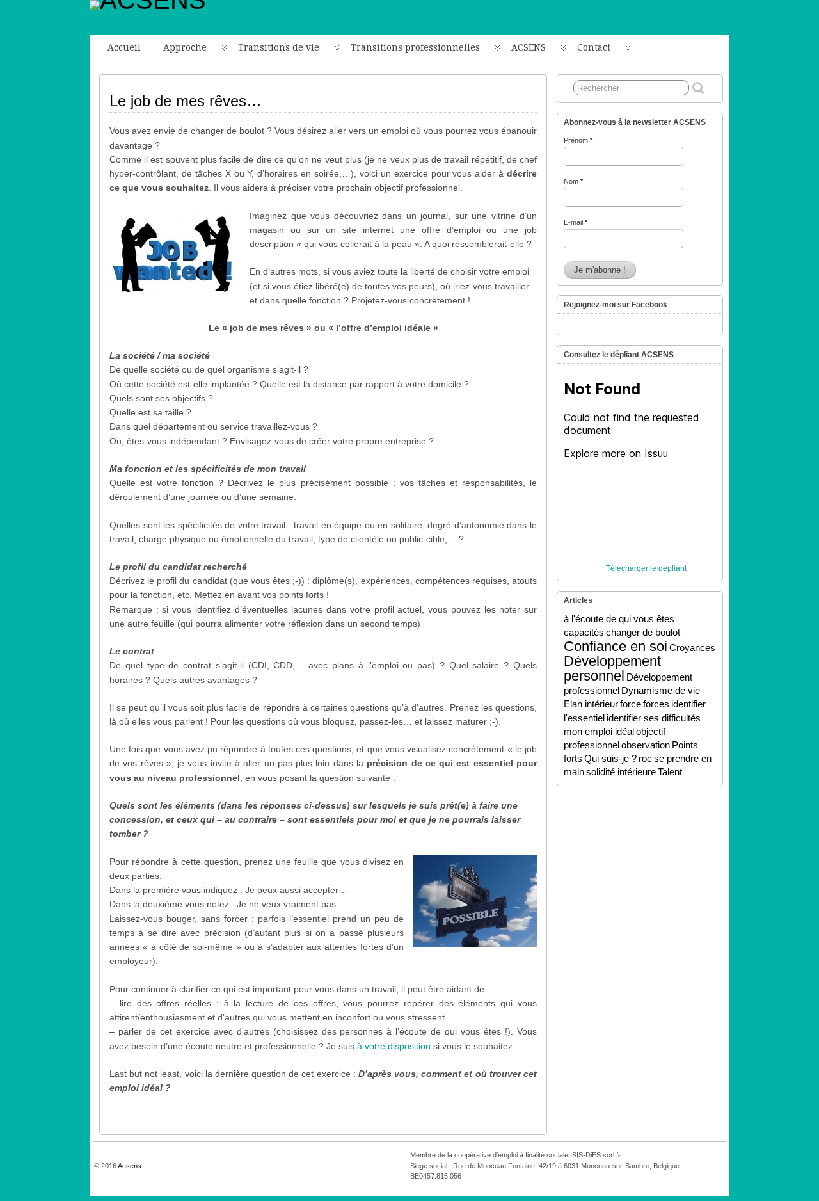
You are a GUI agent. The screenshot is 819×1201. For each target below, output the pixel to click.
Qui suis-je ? (610, 758)
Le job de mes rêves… (185, 100)
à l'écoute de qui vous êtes (619, 618)
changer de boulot (643, 632)
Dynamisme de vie (660, 690)
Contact (593, 47)
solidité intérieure (621, 771)
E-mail (575, 222)
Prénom (578, 140)
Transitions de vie (278, 47)
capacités (584, 632)
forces (656, 703)
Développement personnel (612, 668)
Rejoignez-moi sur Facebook (615, 304)
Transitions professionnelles (415, 47)
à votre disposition (394, 1046)
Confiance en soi (615, 646)
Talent (670, 771)
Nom (573, 181)
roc (645, 758)
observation (645, 744)
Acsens (129, 1166)
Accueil (124, 47)
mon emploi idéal (599, 731)
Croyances (692, 647)
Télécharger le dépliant (646, 568)
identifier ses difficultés (654, 718)
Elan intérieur (591, 703)
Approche (185, 47)
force (630, 703)
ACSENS (528, 47)
